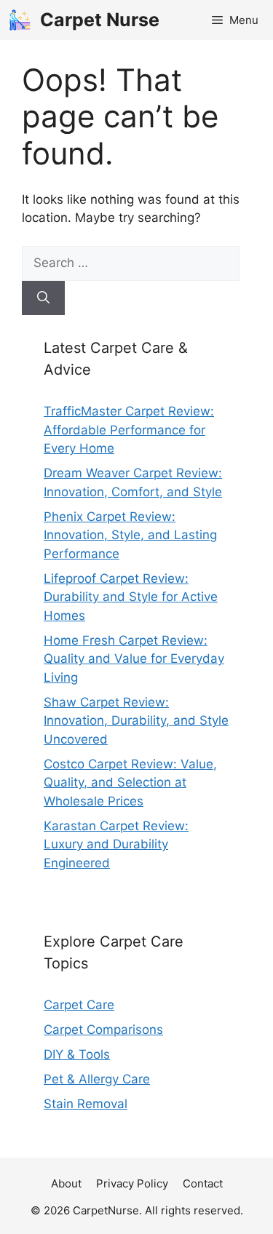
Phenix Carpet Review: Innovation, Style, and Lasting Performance (130, 535)
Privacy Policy (132, 1183)
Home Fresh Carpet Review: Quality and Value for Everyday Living (134, 659)
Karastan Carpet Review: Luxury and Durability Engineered (116, 844)
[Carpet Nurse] (20, 20)
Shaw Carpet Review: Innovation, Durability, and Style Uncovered (136, 721)
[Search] (43, 298)
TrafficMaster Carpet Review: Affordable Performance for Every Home (129, 429)
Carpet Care (79, 1005)
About (66, 1183)
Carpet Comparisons (103, 1029)
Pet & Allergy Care (97, 1079)
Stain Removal (85, 1103)
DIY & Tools (77, 1054)
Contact (203, 1183)
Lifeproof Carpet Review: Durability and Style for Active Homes (131, 597)
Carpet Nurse (99, 20)
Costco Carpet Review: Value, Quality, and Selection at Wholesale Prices (130, 782)
